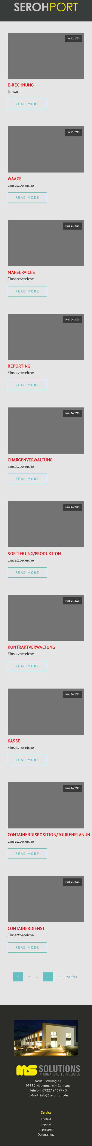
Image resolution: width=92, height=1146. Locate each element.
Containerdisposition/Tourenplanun (49, 834)
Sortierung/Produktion (34, 553)
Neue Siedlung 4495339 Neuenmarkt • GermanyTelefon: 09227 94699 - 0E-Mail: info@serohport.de (48, 1088)
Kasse (14, 741)
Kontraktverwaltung (31, 647)
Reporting (19, 366)
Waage (15, 178)
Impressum (46, 1129)
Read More (27, 104)
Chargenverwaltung (30, 459)
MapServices (21, 272)
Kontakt (46, 1119)
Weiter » (72, 977)
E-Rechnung (21, 85)
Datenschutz (46, 1134)
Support (46, 1124)
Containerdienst (26, 928)
